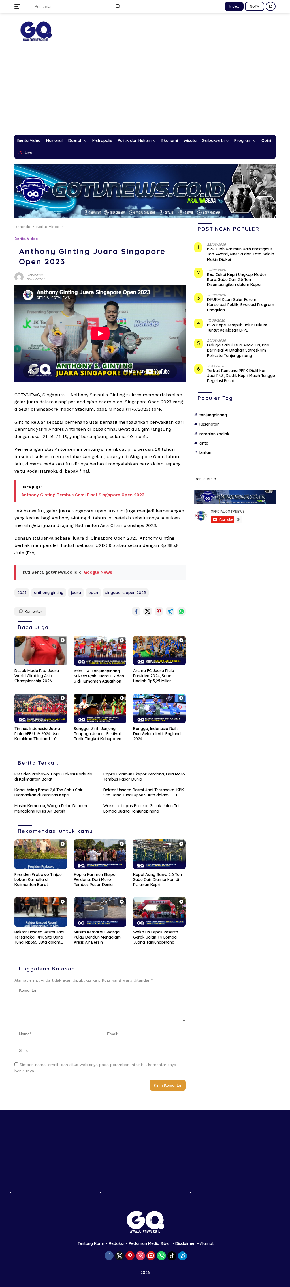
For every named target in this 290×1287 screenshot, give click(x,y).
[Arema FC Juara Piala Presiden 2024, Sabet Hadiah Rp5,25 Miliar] (159, 650)
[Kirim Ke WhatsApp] (181, 611)
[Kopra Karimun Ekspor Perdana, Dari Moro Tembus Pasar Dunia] (100, 854)
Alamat (207, 1243)
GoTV (254, 6)
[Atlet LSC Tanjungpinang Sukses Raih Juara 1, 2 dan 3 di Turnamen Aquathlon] (100, 651)
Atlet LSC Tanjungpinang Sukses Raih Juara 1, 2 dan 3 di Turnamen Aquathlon (99, 676)
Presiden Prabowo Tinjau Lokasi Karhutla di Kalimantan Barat (53, 777)
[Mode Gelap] (271, 6)
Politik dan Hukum (135, 140)
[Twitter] (119, 1255)
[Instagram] (140, 1256)
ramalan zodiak (214, 433)
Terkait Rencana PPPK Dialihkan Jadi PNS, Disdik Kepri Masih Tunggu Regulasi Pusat (241, 375)
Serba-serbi (213, 140)
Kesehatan (209, 424)
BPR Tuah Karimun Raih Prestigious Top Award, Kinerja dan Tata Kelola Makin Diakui (240, 254)
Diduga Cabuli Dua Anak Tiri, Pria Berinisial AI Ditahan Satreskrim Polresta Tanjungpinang (238, 350)
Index (234, 6)
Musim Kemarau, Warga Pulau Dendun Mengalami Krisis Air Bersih (50, 808)
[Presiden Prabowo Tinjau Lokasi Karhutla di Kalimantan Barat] (40, 854)
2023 (22, 592)
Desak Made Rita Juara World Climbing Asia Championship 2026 (36, 675)
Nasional (54, 140)
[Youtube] (150, 1256)
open (93, 592)
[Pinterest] (130, 1256)
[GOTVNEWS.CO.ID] (35, 31)
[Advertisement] (145, 92)
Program (242, 140)
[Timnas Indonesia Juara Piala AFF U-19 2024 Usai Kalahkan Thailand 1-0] (40, 708)
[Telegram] (182, 1255)
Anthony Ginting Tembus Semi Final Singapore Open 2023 (82, 494)
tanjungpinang (213, 414)
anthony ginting (48, 592)
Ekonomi (169, 140)
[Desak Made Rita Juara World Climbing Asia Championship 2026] (40, 650)
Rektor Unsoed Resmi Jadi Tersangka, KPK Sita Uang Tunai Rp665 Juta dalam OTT (143, 792)
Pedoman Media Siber (149, 1243)
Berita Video (28, 140)
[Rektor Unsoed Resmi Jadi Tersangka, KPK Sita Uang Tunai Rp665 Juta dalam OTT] (40, 911)
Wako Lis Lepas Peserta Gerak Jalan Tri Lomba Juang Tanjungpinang (141, 808)
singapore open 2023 (125, 592)
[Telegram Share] (170, 611)
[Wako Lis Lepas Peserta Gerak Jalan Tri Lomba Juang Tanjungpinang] (159, 911)
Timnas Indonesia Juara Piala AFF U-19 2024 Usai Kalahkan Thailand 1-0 (37, 733)
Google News (98, 572)
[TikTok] (171, 1255)
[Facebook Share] (136, 611)
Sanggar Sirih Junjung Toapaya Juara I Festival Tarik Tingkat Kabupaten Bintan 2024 (97, 734)
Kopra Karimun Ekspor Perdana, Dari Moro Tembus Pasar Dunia (144, 777)
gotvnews (34, 275)
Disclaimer (185, 1243)
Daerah (75, 140)
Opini (266, 140)
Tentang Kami (91, 1243)
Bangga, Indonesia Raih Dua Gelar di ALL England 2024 (157, 733)
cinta (203, 443)
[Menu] (18, 6)
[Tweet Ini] (147, 611)
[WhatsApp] (161, 1256)
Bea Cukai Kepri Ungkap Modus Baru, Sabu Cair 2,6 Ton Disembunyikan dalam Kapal (236, 279)
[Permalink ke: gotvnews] (19, 276)
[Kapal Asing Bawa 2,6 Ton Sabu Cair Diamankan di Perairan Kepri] (159, 854)
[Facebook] (109, 1256)
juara (76, 592)
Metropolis (102, 140)
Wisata (190, 140)
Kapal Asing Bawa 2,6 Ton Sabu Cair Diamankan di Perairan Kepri (48, 792)
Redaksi (116, 1243)
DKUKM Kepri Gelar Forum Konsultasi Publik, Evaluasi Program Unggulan (240, 304)
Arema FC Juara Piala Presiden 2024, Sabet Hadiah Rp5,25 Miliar (153, 675)
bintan (205, 452)
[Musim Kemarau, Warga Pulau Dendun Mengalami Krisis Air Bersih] (100, 911)
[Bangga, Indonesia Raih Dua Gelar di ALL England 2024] (159, 708)
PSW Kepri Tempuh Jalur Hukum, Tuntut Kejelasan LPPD (237, 327)
